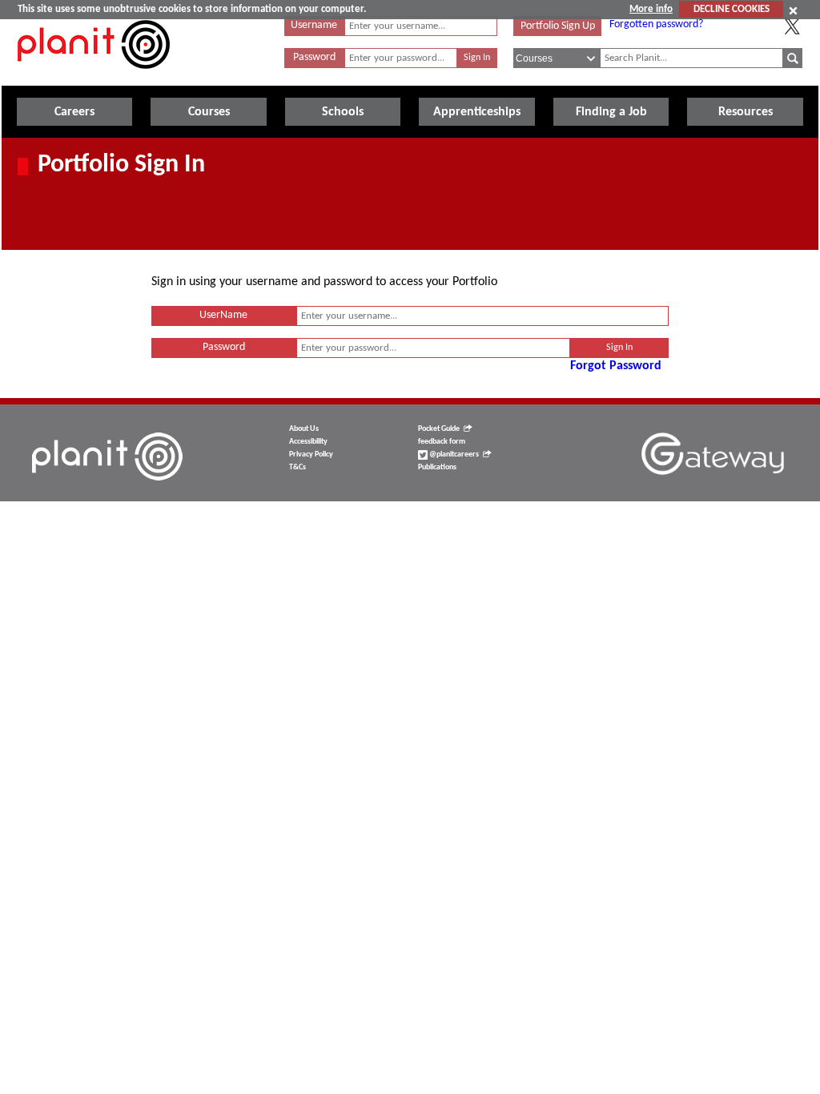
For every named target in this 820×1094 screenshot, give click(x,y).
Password (314, 57)
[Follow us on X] (792, 26)
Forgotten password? (656, 24)
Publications (437, 467)
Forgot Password (615, 366)
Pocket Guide (439, 428)
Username (314, 25)
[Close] (793, 10)
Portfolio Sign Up (558, 26)
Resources (745, 112)
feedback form (441, 441)
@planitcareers (453, 454)
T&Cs (297, 467)
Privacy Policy (311, 454)
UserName (223, 315)
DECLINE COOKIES (731, 9)
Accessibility (308, 441)
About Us (304, 428)
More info (651, 9)
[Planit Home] (94, 77)
